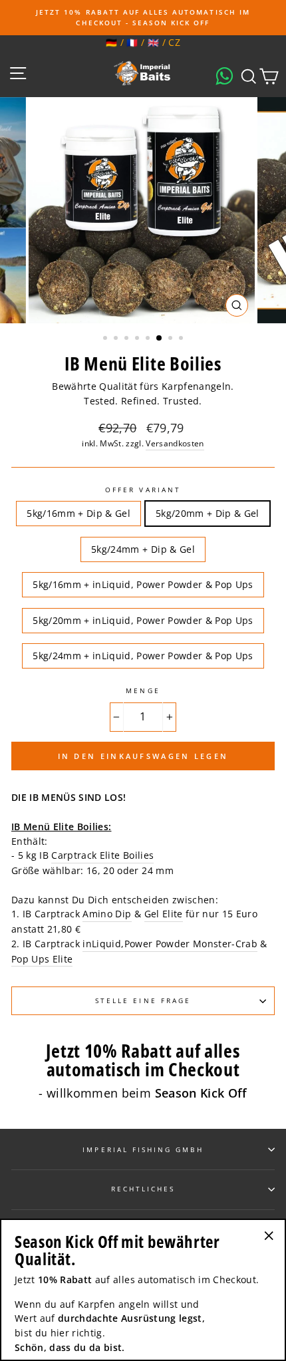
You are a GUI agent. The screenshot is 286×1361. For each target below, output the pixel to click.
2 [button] (117, 339)
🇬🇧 (153, 42)
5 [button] (149, 339)
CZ (174, 42)
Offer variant (143, 489)
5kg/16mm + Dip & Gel (78, 513)
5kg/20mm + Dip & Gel (207, 513)
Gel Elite (163, 913)
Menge (143, 690)
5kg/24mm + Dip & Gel (143, 549)
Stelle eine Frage (143, 1000)
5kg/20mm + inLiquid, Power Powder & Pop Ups (143, 620)
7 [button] (171, 339)
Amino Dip (106, 913)
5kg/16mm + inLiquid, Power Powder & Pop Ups (143, 584)
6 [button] (159, 338)
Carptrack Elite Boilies (102, 855)
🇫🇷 (132, 42)
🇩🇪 (111, 42)
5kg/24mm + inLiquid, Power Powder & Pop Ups (143, 655)
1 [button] (106, 339)
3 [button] (127, 339)
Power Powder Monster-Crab (191, 943)
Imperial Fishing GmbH (142, 1149)
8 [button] (182, 339)
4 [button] (138, 339)
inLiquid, (103, 943)
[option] (143, 18)
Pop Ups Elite (41, 959)
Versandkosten (175, 443)
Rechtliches (143, 1188)
